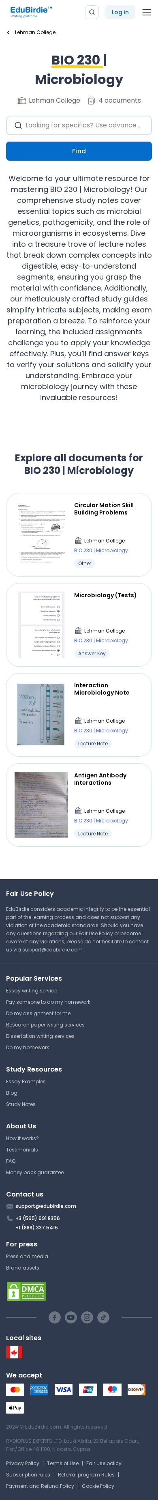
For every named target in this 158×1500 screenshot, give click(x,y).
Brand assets (22, 1267)
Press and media (27, 1256)
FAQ (10, 1161)
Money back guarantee (35, 1172)
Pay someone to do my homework (48, 1002)
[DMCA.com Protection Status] (79, 1291)
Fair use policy (104, 1463)
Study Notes (21, 1104)
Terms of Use (63, 1463)
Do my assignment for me (38, 1013)
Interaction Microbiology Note (102, 689)
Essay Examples (26, 1081)
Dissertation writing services (40, 1036)
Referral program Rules (86, 1474)
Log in (120, 12)
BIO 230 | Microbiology (101, 550)
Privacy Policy (22, 1463)
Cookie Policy (98, 1486)
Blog (11, 1092)
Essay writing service (31, 990)
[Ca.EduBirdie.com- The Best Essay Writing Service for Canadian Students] (14, 1356)
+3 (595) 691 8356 (37, 1218)
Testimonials (22, 1149)
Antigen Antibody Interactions (100, 779)
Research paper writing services (45, 1024)
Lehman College (104, 540)
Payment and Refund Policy (40, 1486)
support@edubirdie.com (52, 949)
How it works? (22, 1138)
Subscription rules (28, 1474)
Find (79, 151)
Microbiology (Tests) (105, 595)
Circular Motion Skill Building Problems (104, 508)
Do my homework (27, 1047)
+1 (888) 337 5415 (36, 1227)
